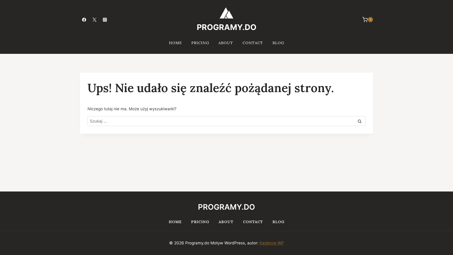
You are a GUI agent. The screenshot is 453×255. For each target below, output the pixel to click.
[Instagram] (105, 20)
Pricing (200, 42)
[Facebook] (84, 20)
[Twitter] (94, 20)
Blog (278, 42)
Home (175, 42)
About (225, 42)
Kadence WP (272, 243)
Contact (253, 42)
